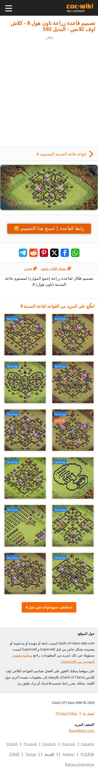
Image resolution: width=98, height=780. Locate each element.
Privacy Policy (66, 713)
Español (87, 744)
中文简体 (87, 754)
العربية (49, 754)
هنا (20, 683)
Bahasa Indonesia (79, 764)
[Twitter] (54, 253)
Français (68, 744)
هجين (28, 268)
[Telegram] (23, 253)
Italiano (68, 754)
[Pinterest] (44, 253)
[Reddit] (33, 253)
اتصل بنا (88, 713)
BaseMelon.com (81, 730)
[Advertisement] (49, 90)
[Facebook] (65, 253)
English (12, 744)
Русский (30, 744)
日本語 (14, 754)
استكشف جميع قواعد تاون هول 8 (49, 607)
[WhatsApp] (75, 253)
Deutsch (49, 744)
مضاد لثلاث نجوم (53, 268)
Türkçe (30, 754)
